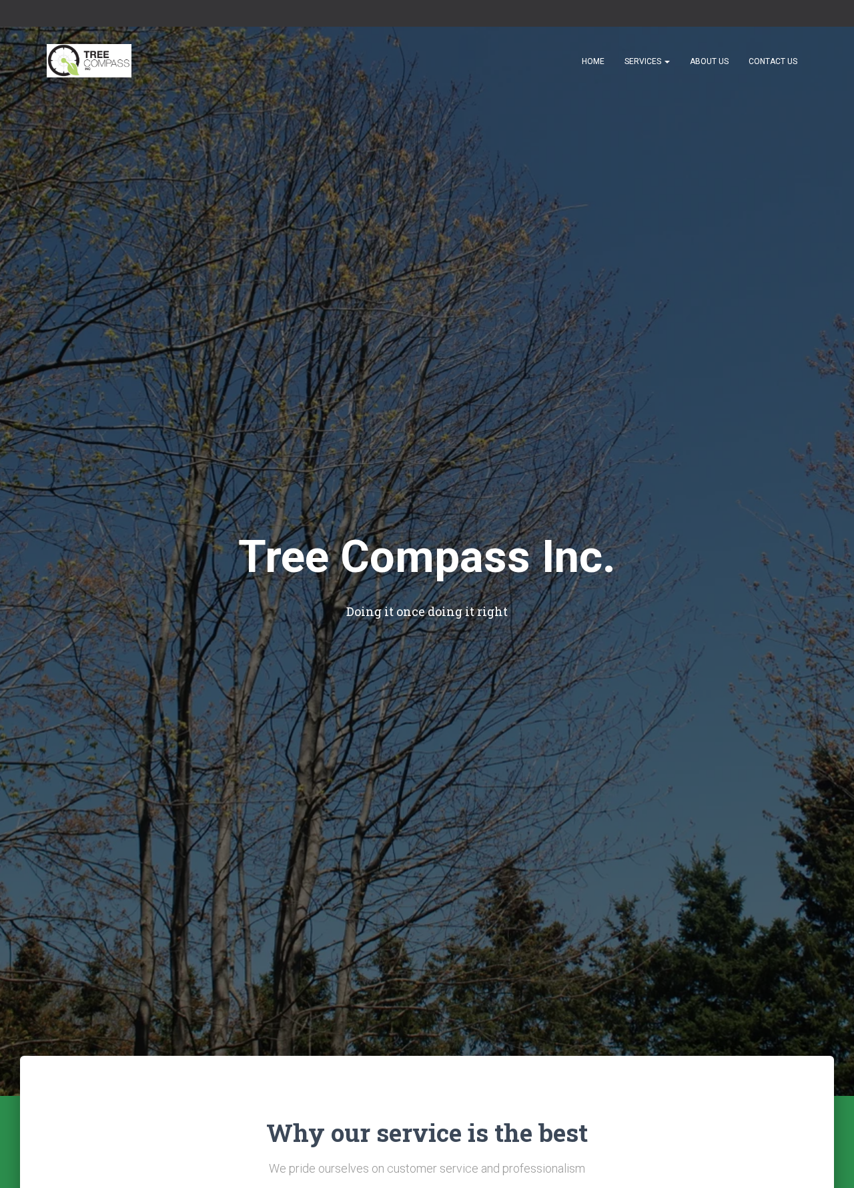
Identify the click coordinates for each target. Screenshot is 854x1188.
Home (593, 61)
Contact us (773, 61)
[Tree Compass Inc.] (89, 60)
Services (643, 61)
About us (709, 61)
